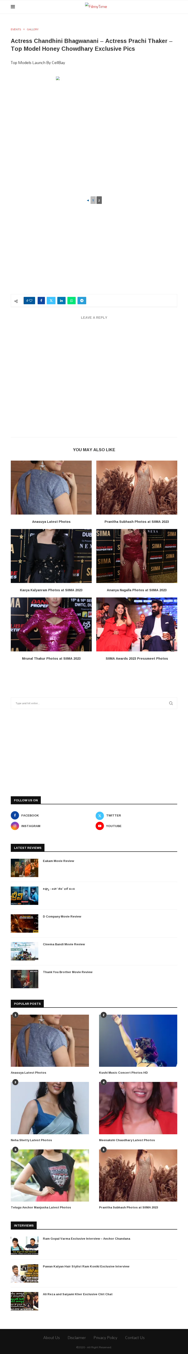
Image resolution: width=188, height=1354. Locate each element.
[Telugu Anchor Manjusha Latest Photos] (50, 1175)
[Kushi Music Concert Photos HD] (138, 1041)
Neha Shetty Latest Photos (31, 1140)
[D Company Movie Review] (24, 923)
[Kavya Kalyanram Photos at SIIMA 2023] (51, 556)
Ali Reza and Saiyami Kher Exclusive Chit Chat (78, 1294)
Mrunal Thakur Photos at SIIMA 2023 (51, 658)
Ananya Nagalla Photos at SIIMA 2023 (137, 590)
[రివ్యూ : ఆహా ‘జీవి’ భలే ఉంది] (24, 896)
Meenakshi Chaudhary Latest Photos (127, 1140)
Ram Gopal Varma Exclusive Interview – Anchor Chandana (86, 1238)
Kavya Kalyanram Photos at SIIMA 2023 (51, 590)
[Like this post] (30, 300)
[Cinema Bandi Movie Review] (24, 951)
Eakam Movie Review (58, 861)
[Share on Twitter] (51, 300)
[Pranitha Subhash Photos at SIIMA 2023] (136, 488)
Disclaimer (77, 1338)
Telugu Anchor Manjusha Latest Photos (41, 1207)
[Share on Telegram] (81, 300)
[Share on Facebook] (41, 300)
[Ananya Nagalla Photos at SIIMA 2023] (136, 556)
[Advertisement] (94, 255)
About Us (51, 1338)
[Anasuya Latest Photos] (51, 488)
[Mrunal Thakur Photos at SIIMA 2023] (51, 624)
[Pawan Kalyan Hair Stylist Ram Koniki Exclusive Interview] (24, 1273)
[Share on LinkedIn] (61, 300)
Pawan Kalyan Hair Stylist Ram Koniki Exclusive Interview (86, 1266)
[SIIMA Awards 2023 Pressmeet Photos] (136, 624)
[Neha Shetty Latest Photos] (50, 1108)
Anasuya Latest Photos (51, 521)
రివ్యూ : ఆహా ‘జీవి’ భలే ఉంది (59, 889)
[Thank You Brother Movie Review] (24, 979)
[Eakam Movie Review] (24, 868)
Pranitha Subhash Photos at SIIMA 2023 (137, 521)
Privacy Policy (105, 1338)
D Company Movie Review (62, 916)
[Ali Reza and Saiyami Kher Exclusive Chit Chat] (24, 1301)
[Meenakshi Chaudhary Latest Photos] (138, 1108)
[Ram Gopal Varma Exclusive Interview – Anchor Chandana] (24, 1245)
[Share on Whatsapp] (71, 300)
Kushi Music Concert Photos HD (123, 1072)
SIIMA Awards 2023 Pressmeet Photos (137, 658)
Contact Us (135, 1338)
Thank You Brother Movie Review (67, 972)
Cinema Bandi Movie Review (64, 944)
